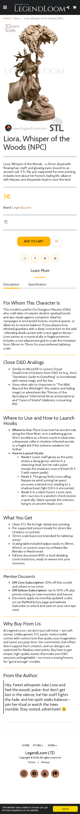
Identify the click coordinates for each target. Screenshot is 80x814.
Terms (31, 762)
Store (17, 18)
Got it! (65, 808)
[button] (5, 7)
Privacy (45, 762)
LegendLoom (21, 207)
